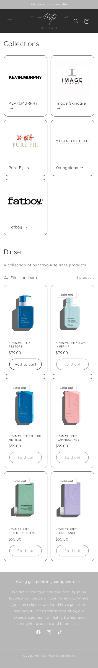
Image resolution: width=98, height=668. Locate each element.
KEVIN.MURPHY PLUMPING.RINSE (67, 437)
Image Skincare (71, 103)
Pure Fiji (17, 167)
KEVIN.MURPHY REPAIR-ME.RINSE (25, 437)
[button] (9, 21)
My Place (40, 655)
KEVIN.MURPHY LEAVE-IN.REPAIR (72, 344)
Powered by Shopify (61, 655)
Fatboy (15, 227)
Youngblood (67, 167)
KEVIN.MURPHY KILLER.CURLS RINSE (23, 531)
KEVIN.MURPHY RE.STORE (19, 344)
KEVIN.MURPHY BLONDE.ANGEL (66, 531)
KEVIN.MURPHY (23, 103)
